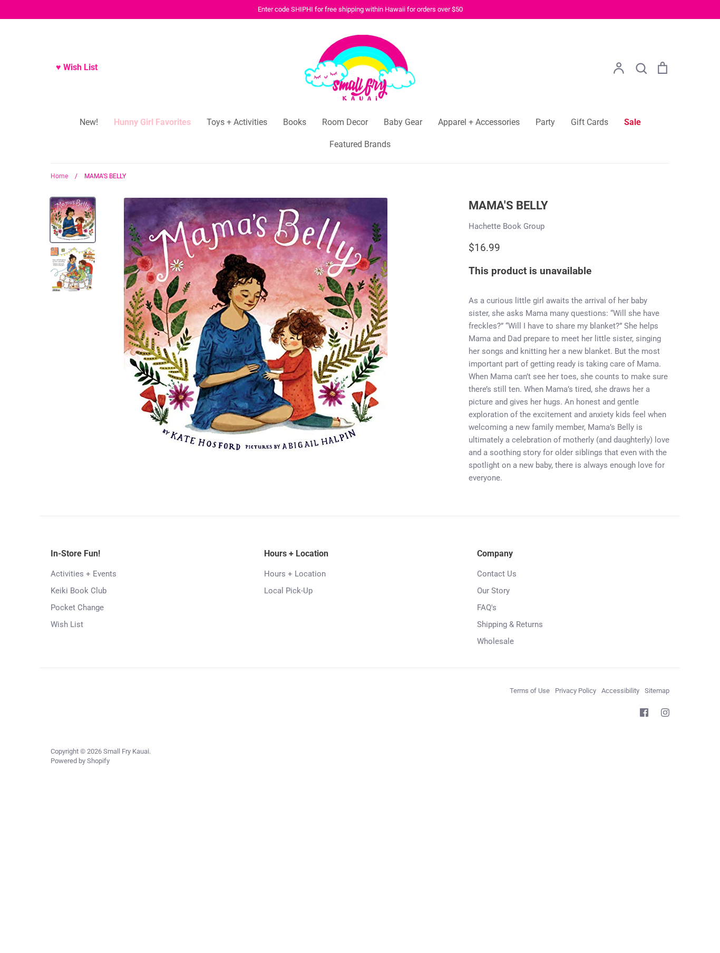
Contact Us (497, 574)
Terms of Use (530, 691)
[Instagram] (665, 712)
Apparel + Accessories (479, 122)
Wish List (67, 624)
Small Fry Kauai (126, 751)
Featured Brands (360, 144)
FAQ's (487, 607)
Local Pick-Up (288, 590)
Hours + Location (295, 574)
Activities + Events (83, 574)
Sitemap (657, 691)
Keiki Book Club (78, 590)
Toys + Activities (237, 122)
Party (545, 122)
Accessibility (620, 691)
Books (294, 122)
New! (89, 122)
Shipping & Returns (510, 624)
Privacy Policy (575, 691)
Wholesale (495, 641)
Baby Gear (403, 122)
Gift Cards (589, 122)
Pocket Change (77, 607)
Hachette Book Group (506, 226)
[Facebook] (644, 712)
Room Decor (345, 122)
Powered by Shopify (80, 761)
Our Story (493, 590)
